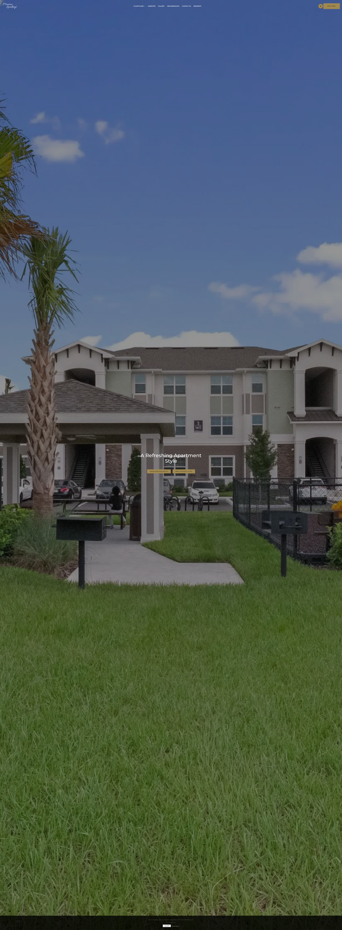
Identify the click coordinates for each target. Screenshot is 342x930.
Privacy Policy (175, 926)
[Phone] (320, 6)
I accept (167, 926)
